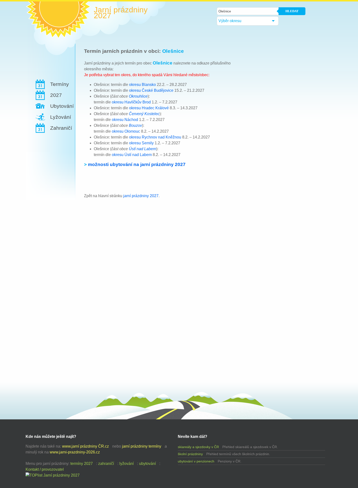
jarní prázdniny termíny (141, 446)
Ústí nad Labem (142, 149)
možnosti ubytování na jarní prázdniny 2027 (137, 164)
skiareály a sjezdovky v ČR (198, 447)
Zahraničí (61, 128)
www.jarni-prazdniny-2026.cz (75, 452)
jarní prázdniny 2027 (141, 196)
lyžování (126, 463)
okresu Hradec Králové (149, 108)
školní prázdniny (190, 454)
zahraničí (106, 463)
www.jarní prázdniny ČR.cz (85, 446)
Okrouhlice (138, 96)
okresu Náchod (125, 120)
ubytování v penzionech (196, 461)
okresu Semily (141, 143)
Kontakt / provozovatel (45, 469)
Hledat (292, 11)
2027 (56, 95)
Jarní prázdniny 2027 (121, 12)
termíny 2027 (81, 463)
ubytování (147, 463)
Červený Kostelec (144, 114)
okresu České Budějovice (151, 90)
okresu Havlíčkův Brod (131, 102)
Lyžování (60, 117)
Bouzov (135, 125)
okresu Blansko (142, 85)
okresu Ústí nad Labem (132, 155)
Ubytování (62, 106)
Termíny (59, 84)
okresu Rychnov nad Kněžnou (155, 137)
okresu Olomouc (126, 131)
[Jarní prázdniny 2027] (53, 475)
